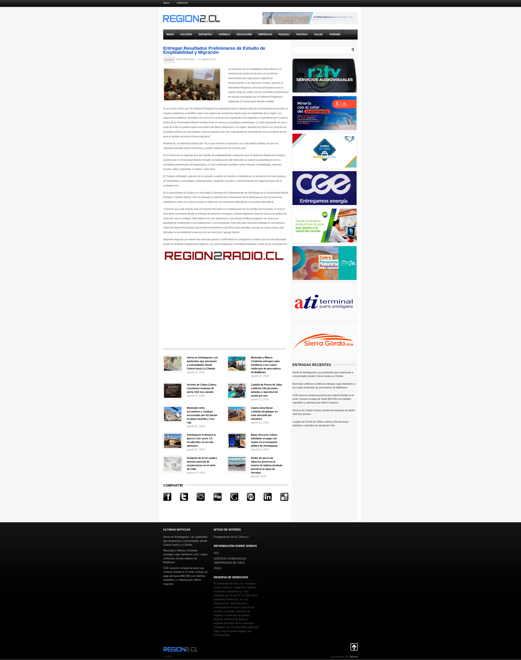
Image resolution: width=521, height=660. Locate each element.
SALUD (318, 34)
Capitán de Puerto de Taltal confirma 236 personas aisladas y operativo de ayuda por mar (320, 423)
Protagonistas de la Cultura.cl (231, 536)
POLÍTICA (302, 34)
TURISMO (334, 34)
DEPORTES (205, 34)
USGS (217, 568)
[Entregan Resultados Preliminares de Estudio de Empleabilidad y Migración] (192, 100)
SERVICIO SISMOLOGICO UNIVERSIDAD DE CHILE (230, 560)
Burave (354, 656)
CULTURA (186, 34)
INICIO (170, 34)
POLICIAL (284, 34)
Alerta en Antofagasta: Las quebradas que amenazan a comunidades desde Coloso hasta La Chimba (322, 374)
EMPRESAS (265, 34)
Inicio (166, 3)
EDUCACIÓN (244, 34)
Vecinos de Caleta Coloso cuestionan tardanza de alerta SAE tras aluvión (201, 388)
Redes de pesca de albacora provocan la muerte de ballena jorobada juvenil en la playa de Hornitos (266, 465)
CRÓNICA (224, 34)
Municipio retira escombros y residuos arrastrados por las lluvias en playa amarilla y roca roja (202, 415)
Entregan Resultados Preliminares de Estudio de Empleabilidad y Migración (214, 50)
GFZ (216, 553)
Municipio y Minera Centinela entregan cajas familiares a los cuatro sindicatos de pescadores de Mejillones (266, 365)
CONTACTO (182, 3)
